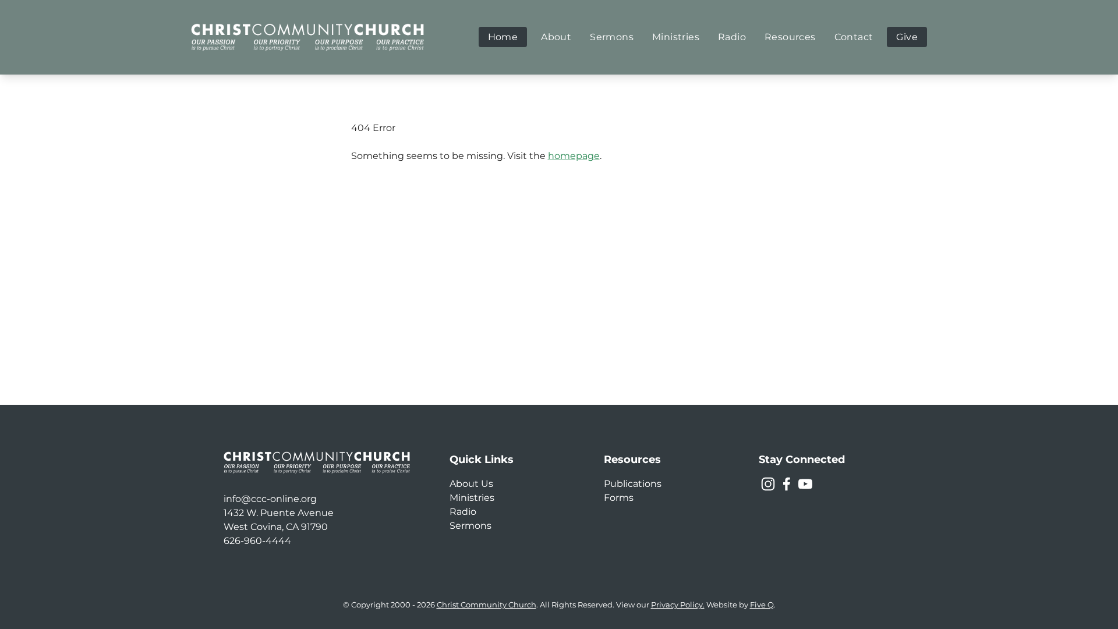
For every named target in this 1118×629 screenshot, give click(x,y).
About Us (471, 483)
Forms (619, 497)
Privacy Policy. (678, 604)
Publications (632, 483)
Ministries (472, 497)
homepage (574, 155)
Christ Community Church (486, 604)
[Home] (307, 37)
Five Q (762, 604)
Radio (463, 511)
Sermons (470, 525)
